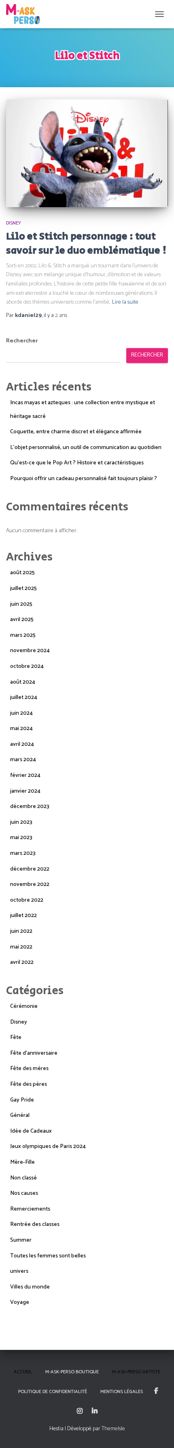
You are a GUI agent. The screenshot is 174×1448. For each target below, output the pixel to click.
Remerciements (30, 1209)
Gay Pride (22, 1100)
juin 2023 (21, 822)
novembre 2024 (30, 650)
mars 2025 (23, 635)
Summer (21, 1240)
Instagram (80, 1411)
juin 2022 (21, 931)
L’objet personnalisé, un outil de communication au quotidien (85, 447)
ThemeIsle (113, 1428)
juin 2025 (21, 604)
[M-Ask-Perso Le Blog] (26, 14)
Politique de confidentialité (52, 1392)
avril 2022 (22, 962)
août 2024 (22, 682)
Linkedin (95, 1411)
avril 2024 (22, 744)
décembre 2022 (29, 869)
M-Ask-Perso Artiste (136, 1372)
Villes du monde (30, 1287)
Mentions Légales (121, 1392)
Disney (13, 223)
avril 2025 (22, 619)
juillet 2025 (23, 588)
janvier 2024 (25, 791)
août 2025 (22, 572)
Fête (15, 1037)
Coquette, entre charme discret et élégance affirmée (76, 431)
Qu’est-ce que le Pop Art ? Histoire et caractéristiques (77, 463)
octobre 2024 (27, 666)
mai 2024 (21, 728)
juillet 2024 (23, 697)
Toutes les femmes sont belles (48, 1256)
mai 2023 (21, 837)
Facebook (156, 1391)
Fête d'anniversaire (33, 1053)
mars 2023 (23, 853)
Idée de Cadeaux (31, 1131)
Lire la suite (125, 302)
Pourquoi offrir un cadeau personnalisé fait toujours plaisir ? (83, 478)
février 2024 (25, 775)
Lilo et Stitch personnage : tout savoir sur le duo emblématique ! (86, 243)
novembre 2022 (29, 884)
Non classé (23, 1178)
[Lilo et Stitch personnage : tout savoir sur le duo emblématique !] (87, 153)
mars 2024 (23, 759)
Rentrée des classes (34, 1224)
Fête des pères (28, 1084)
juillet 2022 (23, 915)
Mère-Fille (22, 1162)
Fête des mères (29, 1068)
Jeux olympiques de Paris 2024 (48, 1146)
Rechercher (22, 341)
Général (20, 1115)
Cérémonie (24, 1006)
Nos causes (24, 1193)
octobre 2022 (26, 900)
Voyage (19, 1302)
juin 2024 (21, 713)
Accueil (23, 1372)
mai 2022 (21, 947)
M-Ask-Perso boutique (72, 1372)
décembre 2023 (29, 806)
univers (19, 1271)
